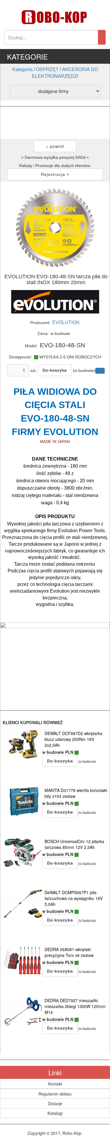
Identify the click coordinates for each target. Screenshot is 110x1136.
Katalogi (55, 1113)
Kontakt (55, 1084)
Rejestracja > (55, 174)
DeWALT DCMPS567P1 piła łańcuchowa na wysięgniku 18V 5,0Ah (74, 898)
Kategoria (22, 69)
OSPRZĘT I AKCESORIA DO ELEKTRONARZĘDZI (65, 72)
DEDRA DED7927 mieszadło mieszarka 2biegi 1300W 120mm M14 (75, 1006)
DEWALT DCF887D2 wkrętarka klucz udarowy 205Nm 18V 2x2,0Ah (73, 739)
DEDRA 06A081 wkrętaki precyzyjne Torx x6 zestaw (69, 952)
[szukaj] (102, 37)
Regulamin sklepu (55, 1094)
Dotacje (55, 1103)
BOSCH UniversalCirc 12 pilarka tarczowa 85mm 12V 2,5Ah (74, 844)
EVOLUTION (65, 322)
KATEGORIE (27, 56)
